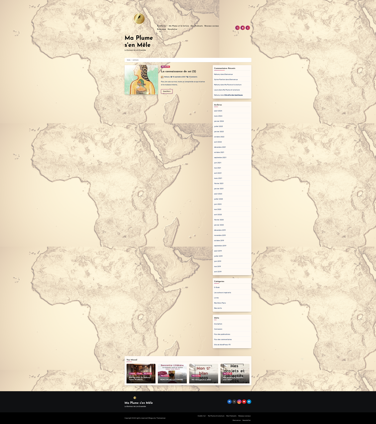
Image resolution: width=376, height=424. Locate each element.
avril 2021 (217, 173)
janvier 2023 (219, 132)
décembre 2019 (220, 230)
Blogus (151, 418)
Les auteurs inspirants (222, 293)
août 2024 (218, 111)
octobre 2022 (219, 137)
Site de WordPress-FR (222, 345)
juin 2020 (217, 204)
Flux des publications (222, 334)
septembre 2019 (220, 246)
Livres (216, 298)
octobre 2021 (219, 152)
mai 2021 (217, 168)
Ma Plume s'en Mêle (139, 403)
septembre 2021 (220, 157)
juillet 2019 (218, 256)
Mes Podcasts (197, 26)
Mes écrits (165, 67)
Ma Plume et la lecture (179, 26)
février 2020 (219, 220)
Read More (166, 91)
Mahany (167, 77)
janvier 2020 (219, 225)
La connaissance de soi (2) (178, 71)
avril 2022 (218, 142)
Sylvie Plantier (219, 79)
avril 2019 (217, 272)
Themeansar (160, 418)
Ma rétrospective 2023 (201, 380)
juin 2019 (217, 261)
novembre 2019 (220, 235)
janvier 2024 (219, 121)
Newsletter (172, 29)
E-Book (217, 287)
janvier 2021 (218, 189)
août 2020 (218, 194)
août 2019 (218, 251)
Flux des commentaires (223, 339)
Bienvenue (161, 29)
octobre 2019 (219, 240)
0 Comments (193, 77)
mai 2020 (217, 209)
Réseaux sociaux (211, 26)
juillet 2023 (218, 126)
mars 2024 (218, 116)
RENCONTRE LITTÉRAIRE (171, 380)
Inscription (218, 324)
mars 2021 (218, 178)
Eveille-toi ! (162, 26)
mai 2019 (217, 266)
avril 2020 (218, 215)
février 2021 (218, 183)
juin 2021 (217, 163)
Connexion (218, 329)
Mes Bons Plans (220, 303)
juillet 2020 (218, 199)
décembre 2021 (220, 147)
